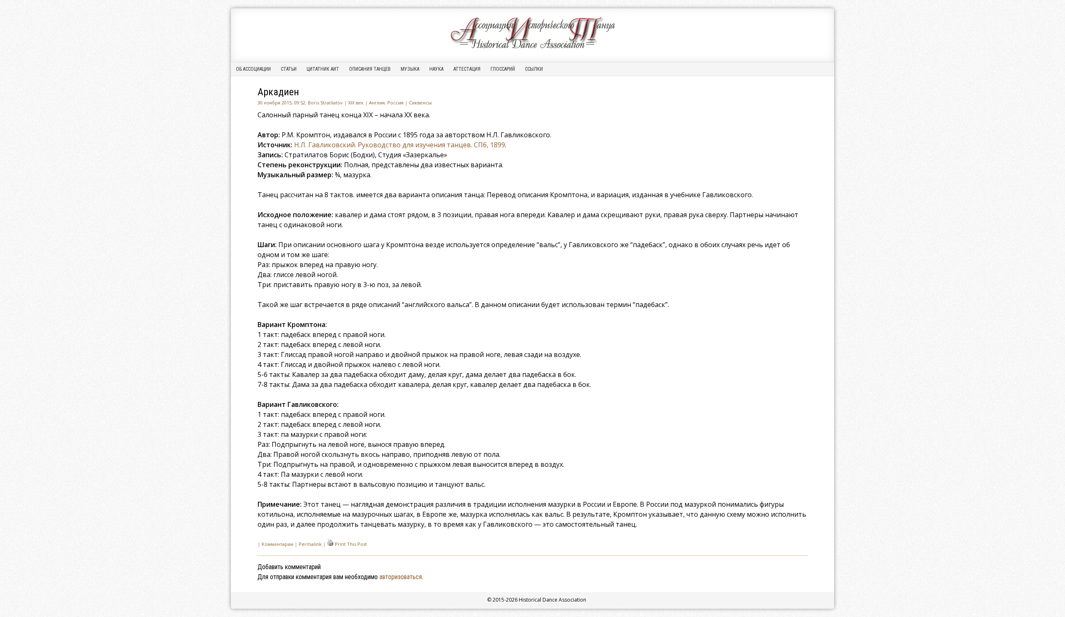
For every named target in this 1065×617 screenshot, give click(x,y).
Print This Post (351, 544)
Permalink (310, 544)
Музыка (410, 69)
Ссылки (534, 69)
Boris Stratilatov (325, 102)
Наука (436, 69)
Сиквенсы (420, 102)
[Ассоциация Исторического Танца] (532, 48)
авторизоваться (400, 577)
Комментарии (277, 544)
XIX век (356, 102)
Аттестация (466, 69)
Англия (377, 102)
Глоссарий (502, 69)
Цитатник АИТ (323, 69)
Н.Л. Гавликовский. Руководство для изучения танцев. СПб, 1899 (399, 144)
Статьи (289, 69)
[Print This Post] (330, 544)
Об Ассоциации (253, 69)
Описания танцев (370, 69)
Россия (395, 102)
